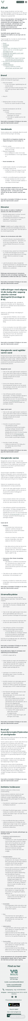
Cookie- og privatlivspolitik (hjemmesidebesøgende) (14, 985)
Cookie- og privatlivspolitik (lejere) (14, 982)
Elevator (5, 46)
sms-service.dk (15, 400)
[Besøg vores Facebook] (15, 997)
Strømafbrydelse (7, 56)
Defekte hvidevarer (8, 64)
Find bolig (20, 2)
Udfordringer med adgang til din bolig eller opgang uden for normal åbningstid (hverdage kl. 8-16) (15, 50)
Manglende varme (8, 55)
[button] (26, 2)
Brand (4, 43)
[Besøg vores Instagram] (12, 997)
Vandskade (6, 45)
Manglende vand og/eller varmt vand (13, 53)
